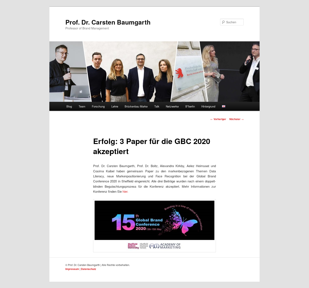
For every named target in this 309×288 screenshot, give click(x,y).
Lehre (114, 106)
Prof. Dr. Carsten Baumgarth (108, 21)
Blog (69, 106)
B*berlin (190, 106)
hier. (125, 191)
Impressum (72, 269)
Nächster (236, 119)
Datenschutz (88, 269)
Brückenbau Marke (136, 106)
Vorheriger (218, 119)
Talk (156, 106)
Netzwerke (172, 106)
